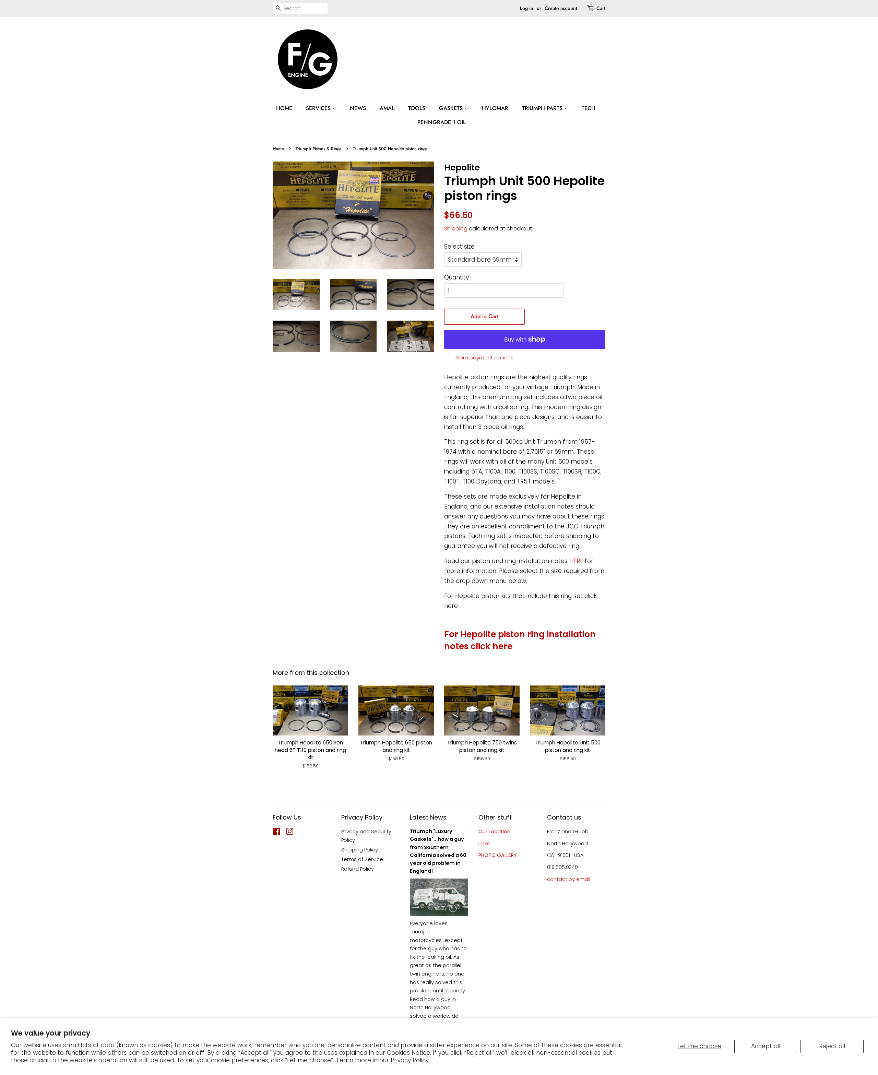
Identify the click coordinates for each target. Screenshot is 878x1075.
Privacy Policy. (410, 1060)
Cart (600, 8)
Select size (459, 246)
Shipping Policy (359, 849)
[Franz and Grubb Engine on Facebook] (277, 832)
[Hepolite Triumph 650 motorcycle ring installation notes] (584, 561)
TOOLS (416, 108)
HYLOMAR (495, 108)
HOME (284, 108)
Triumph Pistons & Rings (318, 148)
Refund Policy (357, 868)
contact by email (568, 879)
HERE (576, 561)
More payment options (484, 357)
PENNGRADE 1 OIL (441, 122)
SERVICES (319, 108)
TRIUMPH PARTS (543, 108)
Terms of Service (362, 859)
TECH (588, 108)
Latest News (428, 817)
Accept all (765, 1046)
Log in (526, 8)
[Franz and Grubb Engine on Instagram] (289, 832)
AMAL (387, 108)
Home (278, 148)
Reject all (832, 1046)
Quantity (456, 277)
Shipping (455, 228)
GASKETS (451, 108)
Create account (561, 8)
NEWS (358, 108)
